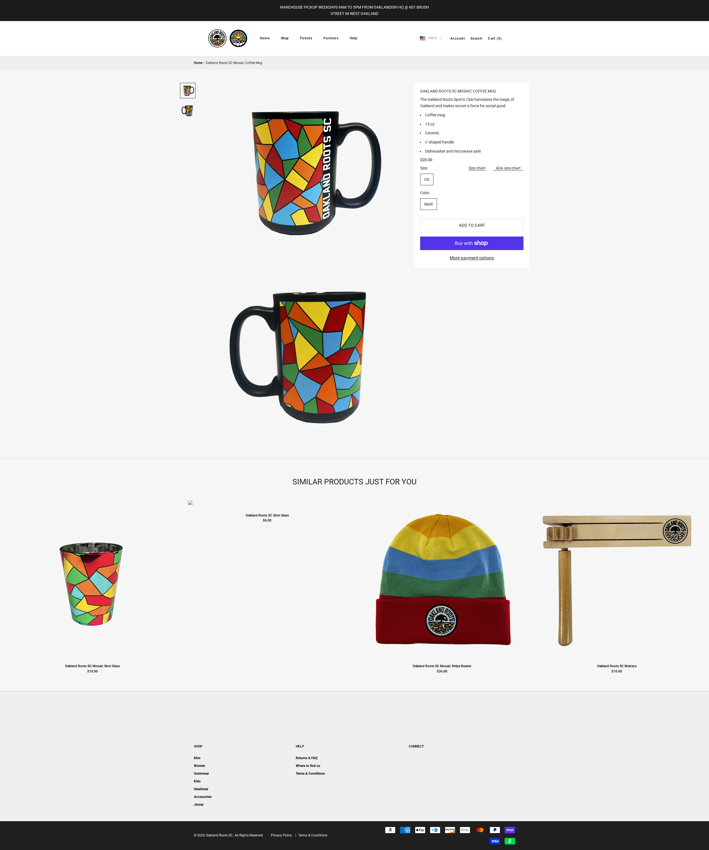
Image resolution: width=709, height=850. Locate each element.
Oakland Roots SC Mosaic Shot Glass (92, 666)
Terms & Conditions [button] (312, 835)
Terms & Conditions (310, 773)
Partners (331, 38)
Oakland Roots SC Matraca (616, 666)
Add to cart (472, 225)
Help (354, 38)
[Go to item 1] (188, 90)
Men (197, 758)
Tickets (306, 38)
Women (199, 766)
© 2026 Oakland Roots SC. (213, 835)
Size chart (477, 168)
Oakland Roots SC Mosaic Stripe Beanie (442, 666)
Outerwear (201, 773)
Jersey (199, 805)
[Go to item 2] (188, 110)
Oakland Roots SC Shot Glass (267, 515)
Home (265, 38)
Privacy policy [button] (281, 835)
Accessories (203, 797)
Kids (197, 781)
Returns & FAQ (306, 758)
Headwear (201, 789)
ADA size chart (508, 168)
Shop (285, 38)
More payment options (472, 258)
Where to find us (308, 766)
